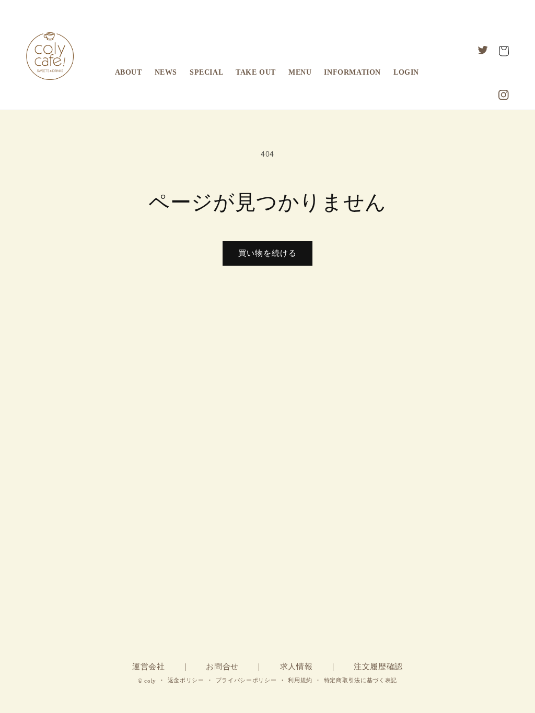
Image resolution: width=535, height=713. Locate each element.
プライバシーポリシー (246, 680)
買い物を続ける (267, 253)
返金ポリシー (186, 680)
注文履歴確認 (378, 666)
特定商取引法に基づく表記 (360, 680)
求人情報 (296, 666)
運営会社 (148, 666)
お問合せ (222, 666)
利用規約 (300, 680)
